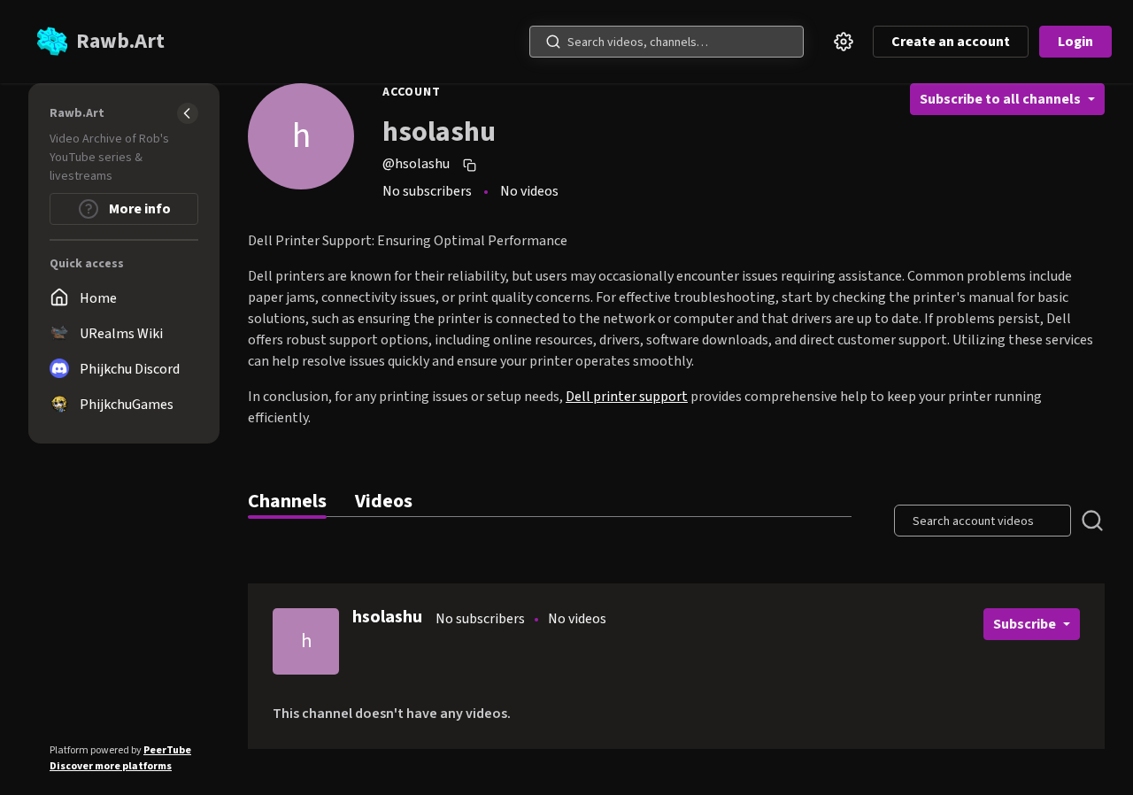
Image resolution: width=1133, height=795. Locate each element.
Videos (383, 501)
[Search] (553, 42)
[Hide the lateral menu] (187, 113)
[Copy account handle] (471, 165)
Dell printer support (627, 396)
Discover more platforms (111, 766)
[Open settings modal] (843, 41)
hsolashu (387, 617)
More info (138, 209)
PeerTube (167, 750)
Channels (287, 501)
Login (1075, 41)
